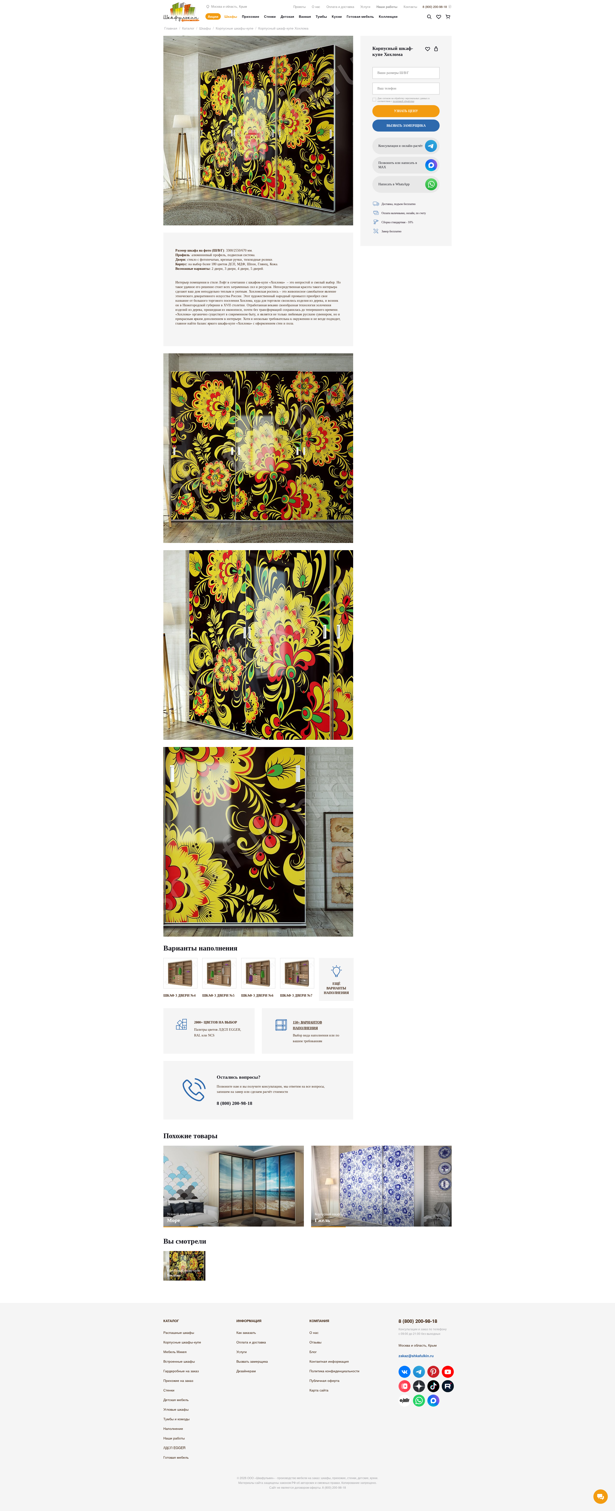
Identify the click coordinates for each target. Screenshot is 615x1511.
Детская (287, 16)
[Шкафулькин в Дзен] (419, 1386)
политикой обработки (403, 101)
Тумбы (321, 16)
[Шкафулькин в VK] (405, 1372)
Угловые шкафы (176, 1409)
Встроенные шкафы (179, 1361)
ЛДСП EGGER (174, 1447)
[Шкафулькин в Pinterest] (433, 1372)
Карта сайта (318, 1390)
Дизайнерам (246, 1370)
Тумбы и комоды (176, 1418)
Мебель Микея (175, 1351)
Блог (313, 1351)
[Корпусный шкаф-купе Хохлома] (184, 1253)
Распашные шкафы (178, 1332)
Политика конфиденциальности (334, 1370)
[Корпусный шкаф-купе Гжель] (381, 1186)
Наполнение (173, 1428)
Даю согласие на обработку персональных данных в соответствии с (403, 99)
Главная (170, 28)
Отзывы (315, 1342)
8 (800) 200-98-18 (435, 6)
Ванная (305, 16)
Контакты (410, 6)
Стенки (270, 16)
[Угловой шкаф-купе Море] (233, 1186)
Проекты (299, 6)
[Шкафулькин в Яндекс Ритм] (405, 1401)
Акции (213, 16)
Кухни (337, 16)
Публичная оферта (324, 1380)
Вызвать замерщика (252, 1361)
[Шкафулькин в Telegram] (419, 1372)
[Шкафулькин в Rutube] (448, 1386)
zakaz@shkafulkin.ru (416, 1355)
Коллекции (388, 16)
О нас (316, 6)
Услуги (365, 6)
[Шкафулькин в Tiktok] (433, 1386)
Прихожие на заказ (178, 1380)
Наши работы (386, 6)
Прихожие (250, 16)
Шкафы (230, 16)
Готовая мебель (360, 16)
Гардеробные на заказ (181, 1370)
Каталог (188, 28)
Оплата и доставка (340, 6)
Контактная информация (329, 1361)
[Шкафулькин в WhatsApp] (419, 1401)
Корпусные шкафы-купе (234, 28)
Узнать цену (406, 111)
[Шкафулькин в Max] (433, 1401)
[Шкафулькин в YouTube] (448, 1372)
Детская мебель (176, 1399)
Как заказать (246, 1332)
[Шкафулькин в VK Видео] (405, 1386)
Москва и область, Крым (228, 6)
